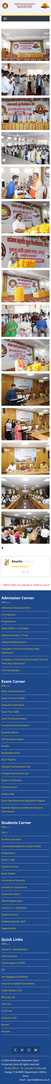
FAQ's (4, 832)
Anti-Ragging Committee (14, 976)
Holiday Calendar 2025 (13, 921)
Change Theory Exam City (15, 773)
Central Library (9, 956)
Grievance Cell (9, 1017)
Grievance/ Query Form (14, 887)
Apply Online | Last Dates (15, 628)
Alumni (5, 1024)
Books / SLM (8, 859)
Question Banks (9, 732)
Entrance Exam (9, 787)
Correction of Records (13, 880)
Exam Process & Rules (13, 698)
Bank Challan (8, 873)
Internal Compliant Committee (17, 983)
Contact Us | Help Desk (13, 907)
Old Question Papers (12, 739)
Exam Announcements (13, 691)
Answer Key (7, 793)
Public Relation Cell (11, 990)
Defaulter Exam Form (12, 705)
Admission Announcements (16, 607)
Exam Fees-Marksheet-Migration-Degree (23, 800)
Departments (8, 928)
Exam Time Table (10, 711)
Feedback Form (9, 914)
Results (5, 746)
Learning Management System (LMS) (21, 846)
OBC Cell (5, 1004)
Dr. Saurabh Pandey (31, 1068)
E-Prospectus (8, 614)
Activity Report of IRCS (13, 963)
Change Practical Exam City (15, 766)
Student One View (11, 839)
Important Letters (11, 894)
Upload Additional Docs (14, 642)
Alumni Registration (12, 900)
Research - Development (14, 949)
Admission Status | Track (14, 635)
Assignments (8, 853)
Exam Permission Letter (14, 718)
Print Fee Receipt (10, 670)
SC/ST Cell (6, 1011)
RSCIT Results (8, 759)
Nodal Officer (12, 1068)
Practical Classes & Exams (15, 725)
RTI (3, 969)
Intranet (5, 1031)
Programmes (8, 621)
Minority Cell (8, 997)
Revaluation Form (10, 752)
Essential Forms (9, 866)
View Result (20, 566)
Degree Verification (11, 780)
